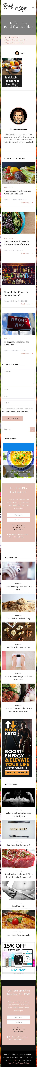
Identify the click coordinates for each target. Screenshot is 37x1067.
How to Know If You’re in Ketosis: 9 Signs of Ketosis (16, 243)
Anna (22, 53)
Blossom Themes (14, 1060)
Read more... (26, 202)
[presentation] (5, 456)
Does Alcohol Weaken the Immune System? (16, 294)
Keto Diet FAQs (18, 906)
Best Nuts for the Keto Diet (18, 647)
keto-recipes (18, 470)
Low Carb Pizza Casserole (18, 935)
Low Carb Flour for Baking (18, 618)
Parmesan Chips (18, 474)
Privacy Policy (23, 1063)
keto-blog (14, 37)
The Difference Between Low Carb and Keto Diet (18, 192)
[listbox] (18, 460)
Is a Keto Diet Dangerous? (18, 845)
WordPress (12, 1063)
